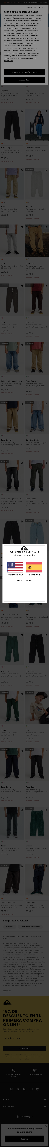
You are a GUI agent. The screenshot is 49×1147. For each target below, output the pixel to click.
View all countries (24, 580)
